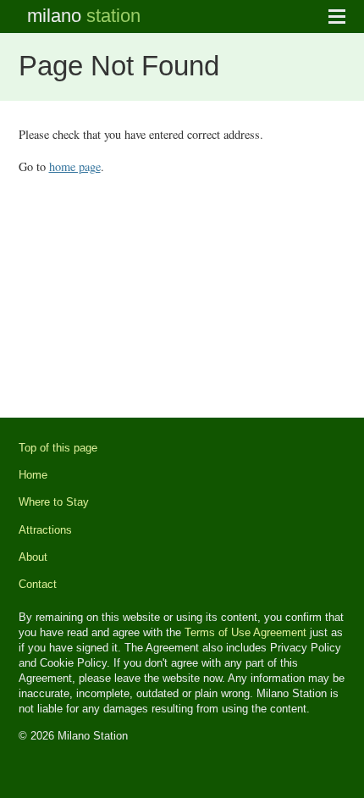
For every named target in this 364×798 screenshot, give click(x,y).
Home (33, 474)
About (33, 557)
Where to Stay (54, 502)
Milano (84, 15)
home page (75, 166)
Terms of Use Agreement (245, 632)
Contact (38, 584)
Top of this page (58, 447)
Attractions (45, 530)
